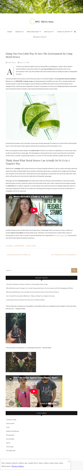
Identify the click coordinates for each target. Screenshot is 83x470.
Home (9, 31)
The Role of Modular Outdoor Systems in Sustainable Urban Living (26, 284)
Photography (10, 435)
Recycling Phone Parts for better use (18, 254)
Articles (48, 31)
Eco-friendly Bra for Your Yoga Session (64, 254)
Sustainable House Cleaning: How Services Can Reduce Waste (25, 300)
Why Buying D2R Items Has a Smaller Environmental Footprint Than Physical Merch (32, 292)
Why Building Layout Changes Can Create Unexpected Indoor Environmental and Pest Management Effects (39, 288)
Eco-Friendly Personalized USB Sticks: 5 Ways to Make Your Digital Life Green (30, 296)
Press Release (33, 31)
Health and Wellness (12, 431)
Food (7, 427)
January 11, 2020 (24, 62)
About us (19, 31)
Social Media (10, 439)
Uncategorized (10, 450)
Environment (19, 245)
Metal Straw (31, 245)
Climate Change (11, 419)
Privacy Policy (40, 37)
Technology (9, 446)
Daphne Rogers (11, 62)
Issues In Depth (63, 31)
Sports (8, 443)
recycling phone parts (61, 235)
